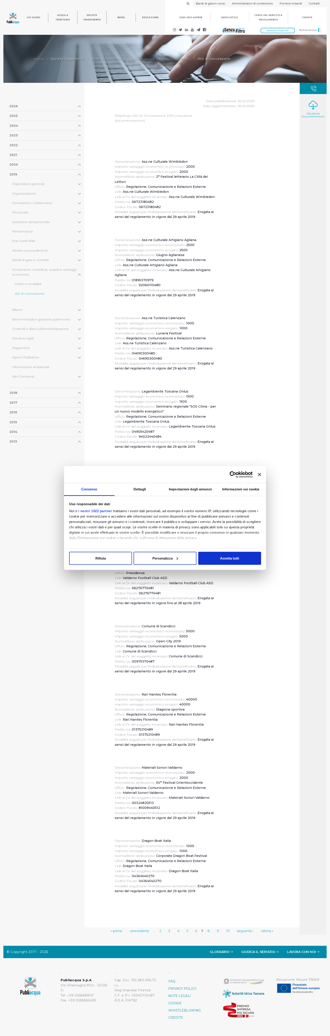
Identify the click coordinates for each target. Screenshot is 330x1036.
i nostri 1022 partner (95, 511)
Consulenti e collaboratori (32, 203)
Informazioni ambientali (30, 367)
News (121, 17)
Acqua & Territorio (63, 17)
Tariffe (307, 17)
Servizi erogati (23, 338)
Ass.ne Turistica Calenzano (145, 343)
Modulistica (229, 17)
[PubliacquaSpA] (205, 30)
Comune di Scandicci (139, 651)
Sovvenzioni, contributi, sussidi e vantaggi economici (148, 59)
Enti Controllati (23, 241)
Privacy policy (182, 989)
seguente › (245, 931)
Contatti (314, 3)
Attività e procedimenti (30, 250)
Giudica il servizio (258, 952)
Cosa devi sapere (190, 17)
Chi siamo (33, 17)
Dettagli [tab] (140, 489)
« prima (116, 931)
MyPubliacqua (308, 30)
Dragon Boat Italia (137, 866)
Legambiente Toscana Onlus (146, 421)
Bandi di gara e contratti (30, 260)
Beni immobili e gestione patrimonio (41, 319)
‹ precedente (139, 931)
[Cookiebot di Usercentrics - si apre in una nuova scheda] (233, 474)
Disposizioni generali (28, 184)
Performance (22, 231)
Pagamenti (21, 348)
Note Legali (179, 996)
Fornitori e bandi (291, 3)
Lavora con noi (302, 952)
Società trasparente (92, 17)
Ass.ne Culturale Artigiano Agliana (150, 265)
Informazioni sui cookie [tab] (240, 489)
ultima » (267, 931)
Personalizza (162, 558)
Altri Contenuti (23, 376)
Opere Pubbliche (25, 357)
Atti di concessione (29, 294)
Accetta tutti (229, 558)
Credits (175, 1018)
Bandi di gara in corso (210, 3)
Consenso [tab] (89, 489)
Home (39, 59)
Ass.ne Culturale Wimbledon (146, 192)
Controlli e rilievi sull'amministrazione (40, 329)
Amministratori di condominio (252, 3)
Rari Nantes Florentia (140, 720)
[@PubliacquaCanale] (199, 30)
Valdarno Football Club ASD (145, 578)
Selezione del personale (31, 222)
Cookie (175, 1003)
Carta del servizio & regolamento (268, 17)
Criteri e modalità (28, 284)
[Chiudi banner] (259, 474)
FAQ (171, 981)
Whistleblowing (184, 1010)
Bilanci (17, 310)
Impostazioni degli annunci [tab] (190, 489)
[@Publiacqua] (175, 30)
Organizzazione (24, 193)
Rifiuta (100, 558)
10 (228, 931)
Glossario (220, 952)
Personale (20, 212)
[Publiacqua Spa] (187, 30)
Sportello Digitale (278, 30)
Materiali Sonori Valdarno (143, 793)
